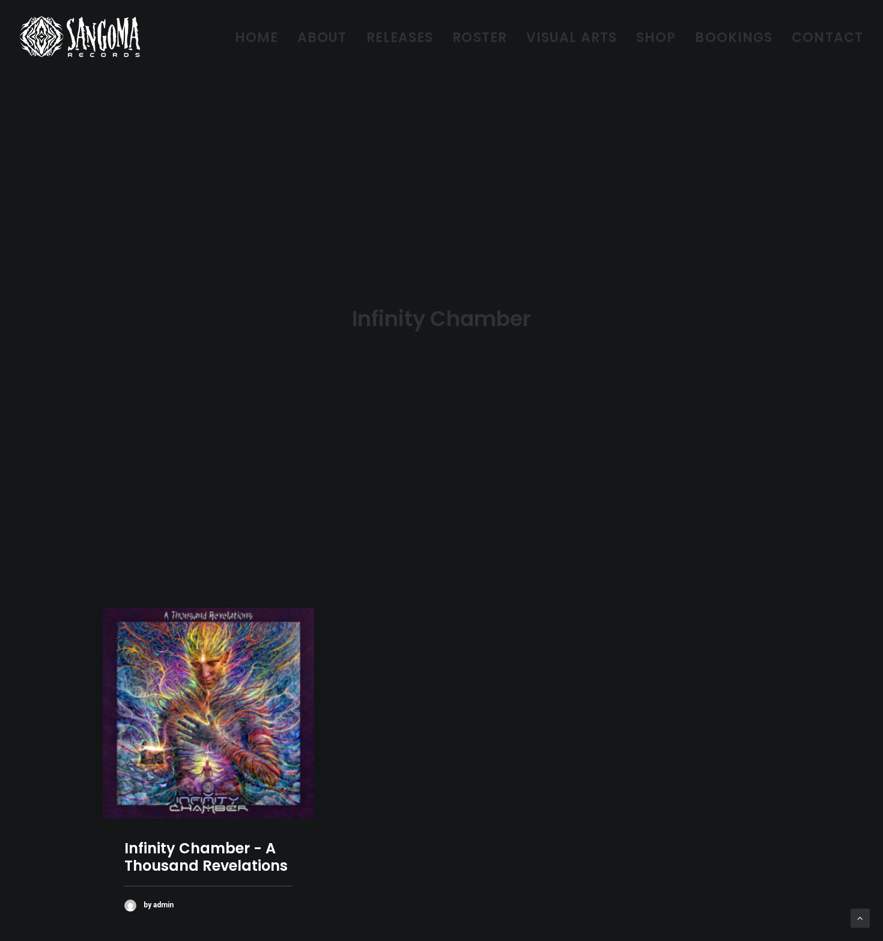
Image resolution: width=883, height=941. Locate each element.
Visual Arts (571, 37)
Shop (656, 37)
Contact (827, 37)
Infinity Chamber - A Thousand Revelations (206, 857)
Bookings (733, 37)
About (322, 37)
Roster (479, 37)
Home (256, 37)
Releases (400, 37)
